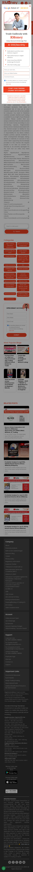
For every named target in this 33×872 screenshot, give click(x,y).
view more (8, 84)
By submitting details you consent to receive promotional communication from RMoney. (16, 82)
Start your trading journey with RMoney (16, 89)
